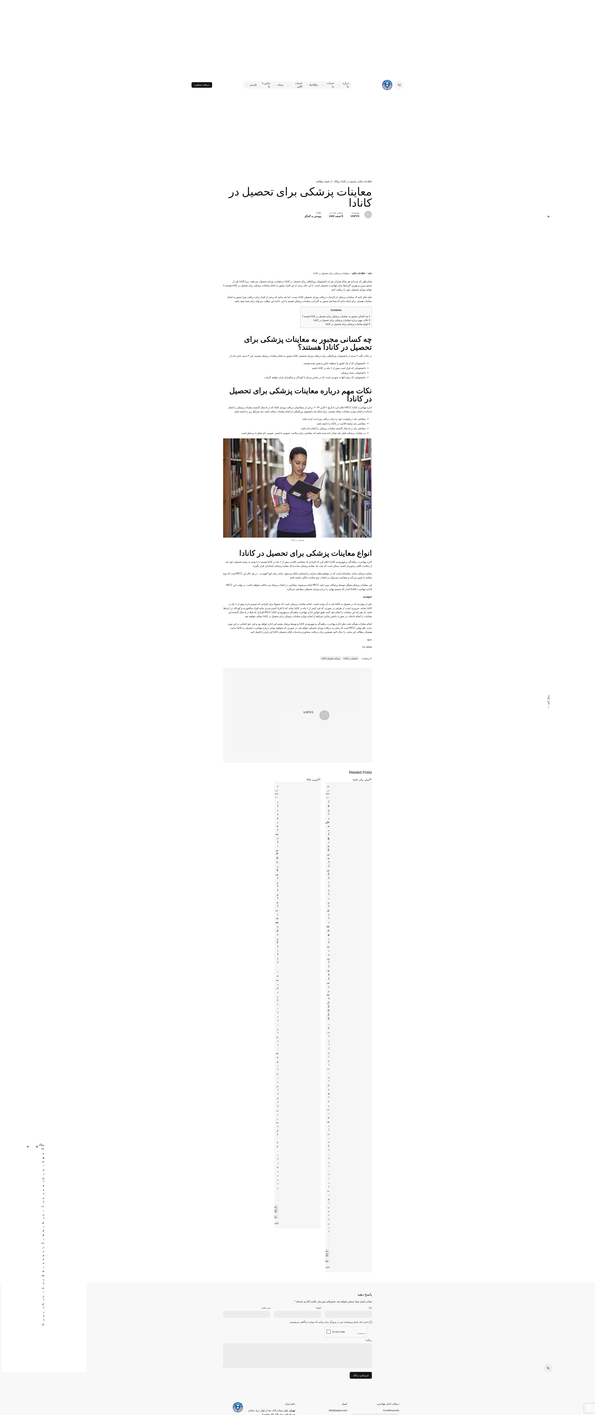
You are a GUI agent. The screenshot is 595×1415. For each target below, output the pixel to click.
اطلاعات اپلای (365, 181)
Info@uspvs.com (338, 1410)
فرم (266, 631)
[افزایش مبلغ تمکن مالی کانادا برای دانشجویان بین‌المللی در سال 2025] (349, 780)
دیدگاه (368, 1340)
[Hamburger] (399, 85)
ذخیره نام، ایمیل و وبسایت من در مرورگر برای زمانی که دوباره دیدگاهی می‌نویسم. (329, 1322)
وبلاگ (336, 181)
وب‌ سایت (265, 1307)
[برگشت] (548, 216)
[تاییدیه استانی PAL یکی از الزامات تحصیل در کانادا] (297, 780)
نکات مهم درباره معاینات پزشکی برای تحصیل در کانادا (341, 320)
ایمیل (318, 1307)
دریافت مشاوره (201, 85)
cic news (367, 646)
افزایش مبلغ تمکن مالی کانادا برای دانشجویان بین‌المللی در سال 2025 (327, 910)
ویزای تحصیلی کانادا (331, 658)
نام (370, 1307)
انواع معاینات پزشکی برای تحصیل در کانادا (347, 324)
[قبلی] (36, 1146)
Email (391, 1410)
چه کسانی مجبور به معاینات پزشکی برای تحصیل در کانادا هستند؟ (336, 316)
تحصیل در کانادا (348, 181)
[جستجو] (548, 1368)
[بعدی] (28, 1146)
